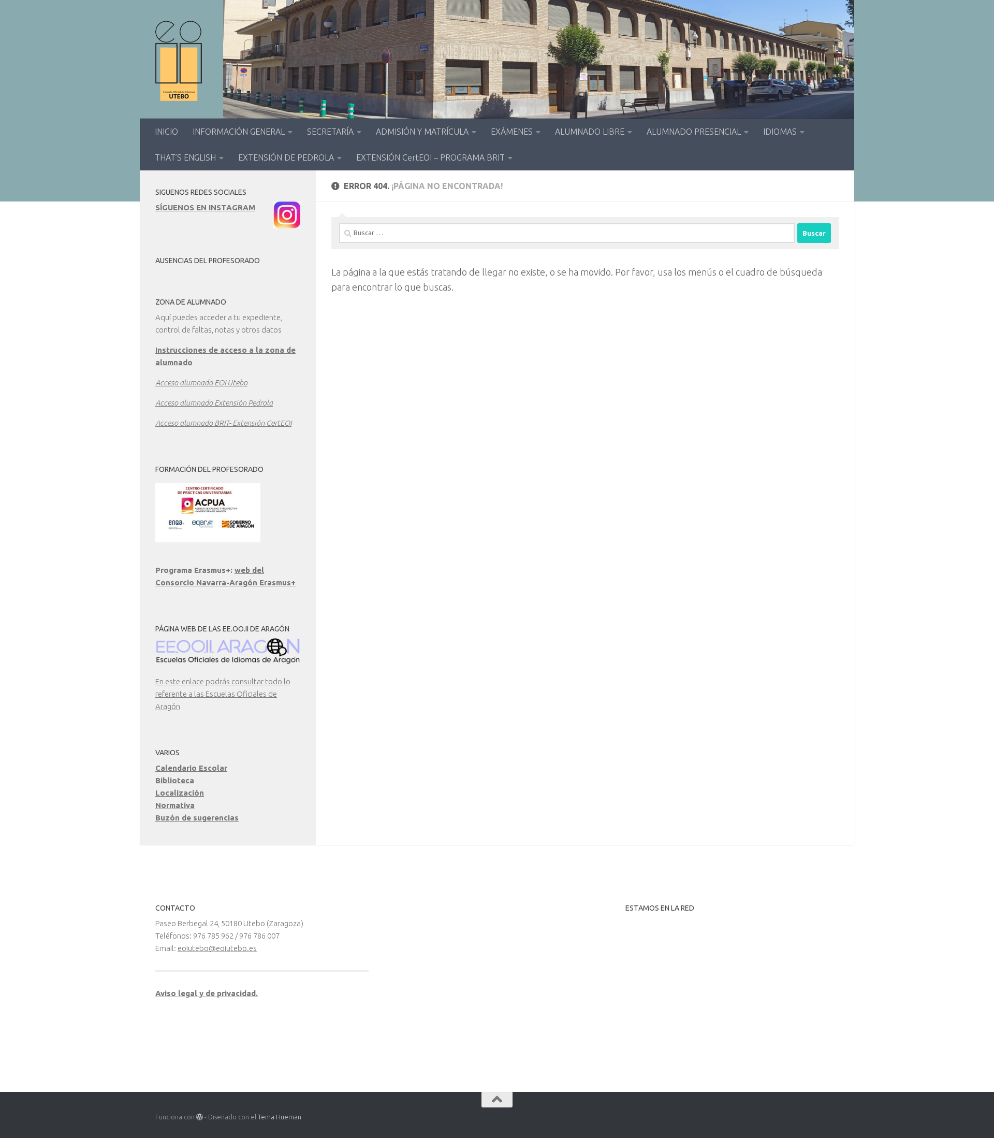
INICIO (166, 131)
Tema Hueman (279, 1116)
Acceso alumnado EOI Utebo (201, 382)
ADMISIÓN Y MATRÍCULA (422, 131)
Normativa (175, 805)
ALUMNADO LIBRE (589, 131)
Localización (179, 792)
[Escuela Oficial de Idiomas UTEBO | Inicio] (178, 61)
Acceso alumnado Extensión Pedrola (214, 402)
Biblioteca (174, 780)
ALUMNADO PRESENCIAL (694, 131)
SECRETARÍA (330, 131)
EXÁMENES (512, 131)
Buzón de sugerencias (197, 817)
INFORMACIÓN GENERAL (239, 131)
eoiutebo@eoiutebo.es (217, 948)
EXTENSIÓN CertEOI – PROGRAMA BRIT (430, 157)
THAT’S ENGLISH (185, 157)
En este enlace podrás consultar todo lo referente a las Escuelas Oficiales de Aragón (222, 694)
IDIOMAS (780, 131)
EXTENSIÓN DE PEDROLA (286, 157)
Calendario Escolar (191, 768)
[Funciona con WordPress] (199, 1117)
